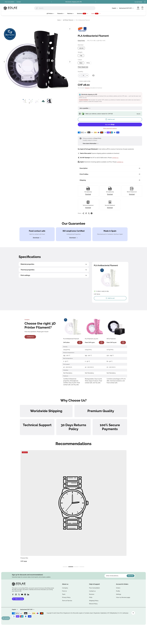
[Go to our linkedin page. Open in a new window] (28, 594)
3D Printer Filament (68, 20)
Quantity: (80, 71)
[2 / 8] (30, 101)
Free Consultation (9, 1)
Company (65, 588)
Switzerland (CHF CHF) (125, 8)
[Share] (83, 213)
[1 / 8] (24, 101)
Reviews (91, 594)
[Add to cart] (79, 342)
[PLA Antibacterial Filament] (72, 327)
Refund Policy (93, 603)
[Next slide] (95, 2)
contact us (120, 162)
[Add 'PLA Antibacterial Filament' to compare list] (93, 75)
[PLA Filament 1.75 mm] (94, 327)
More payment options (110, 128)
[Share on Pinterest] (91, 213)
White (88, 63)
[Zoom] (70, 29)
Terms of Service (67, 600)
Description (84, 168)
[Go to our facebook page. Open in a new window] (13, 594)
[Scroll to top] (133, 613)
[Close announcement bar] (145, 2)
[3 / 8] (37, 101)
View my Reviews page (123, 597)
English (114, 8)
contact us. (115, 157)
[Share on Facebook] (86, 213)
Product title (24, 558)
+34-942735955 (138, 1)
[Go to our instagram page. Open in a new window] (16, 594)
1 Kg (81, 55)
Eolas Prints (81, 40)
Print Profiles (84, 174)
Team (63, 594)
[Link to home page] (19, 584)
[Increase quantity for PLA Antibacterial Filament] (87, 75)
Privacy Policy (66, 597)
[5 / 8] (49, 101)
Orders (118, 588)
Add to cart (111, 298)
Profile (118, 591)
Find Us (64, 591)
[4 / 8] (43, 101)
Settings (118, 594)
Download (88, 194)
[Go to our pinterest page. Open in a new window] (25, 594)
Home (59, 20)
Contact (19, 1)
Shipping (87, 87)
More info (138, 113)
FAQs (90, 597)
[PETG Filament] (116, 327)
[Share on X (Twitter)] (89, 213)
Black (80, 63)
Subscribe (130, 575)
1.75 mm (81, 48)
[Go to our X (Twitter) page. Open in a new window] (19, 594)
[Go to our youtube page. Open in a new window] (22, 594)
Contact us (30, 336)
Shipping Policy (93, 600)
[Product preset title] (73, 503)
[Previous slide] (51, 2)
